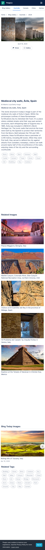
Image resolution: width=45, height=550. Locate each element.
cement (13, 158)
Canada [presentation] (25, 8)
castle (5, 158)
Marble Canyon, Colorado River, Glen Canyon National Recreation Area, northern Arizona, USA (20, 277)
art (11, 479)
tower (22, 158)
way (19, 486)
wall (35, 154)
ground (5, 486)
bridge (26, 479)
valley (12, 475)
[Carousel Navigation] (22, 448)
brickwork (35, 479)
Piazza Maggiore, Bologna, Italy (13, 246)
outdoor (28, 162)
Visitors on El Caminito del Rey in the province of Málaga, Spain (20, 309)
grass (12, 483)
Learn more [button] (15, 547)
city (13, 486)
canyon (20, 475)
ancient (27, 483)
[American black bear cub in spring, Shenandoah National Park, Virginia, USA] (3, 29)
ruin (19, 154)
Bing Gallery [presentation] (6, 8)
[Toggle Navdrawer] (41, 2)
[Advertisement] (22, 75)
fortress (27, 154)
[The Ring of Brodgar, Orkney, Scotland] (42, 29)
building (12, 162)
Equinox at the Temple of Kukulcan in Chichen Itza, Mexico (21, 373)
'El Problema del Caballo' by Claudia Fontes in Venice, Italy (19, 341)
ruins (5, 154)
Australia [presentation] (17, 8)
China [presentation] (34, 8)
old (4, 162)
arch (4, 483)
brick (12, 154)
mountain (29, 475)
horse (18, 479)
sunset (27, 486)
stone (30, 158)
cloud (38, 158)
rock (4, 479)
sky (20, 162)
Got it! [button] (39, 545)
